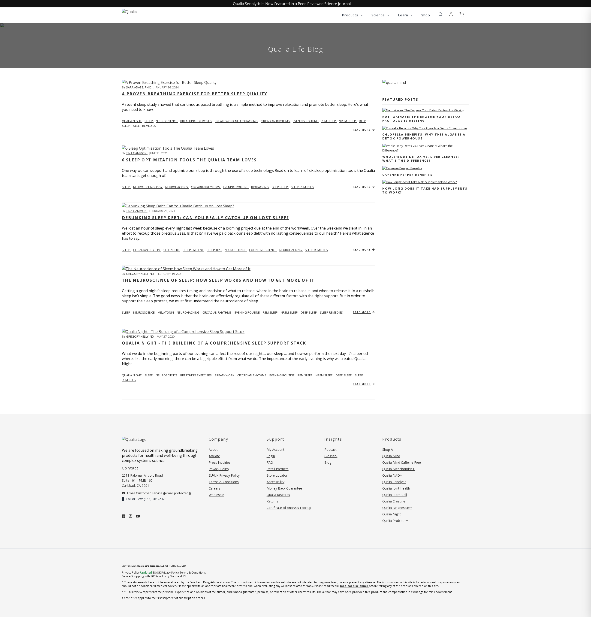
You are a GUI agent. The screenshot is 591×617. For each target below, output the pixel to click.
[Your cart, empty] (461, 14)
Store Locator (277, 475)
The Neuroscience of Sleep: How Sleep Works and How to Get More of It (218, 280)
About (213, 449)
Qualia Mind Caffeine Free (401, 462)
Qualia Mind (391, 456)
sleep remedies (144, 126)
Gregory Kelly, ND (140, 274)
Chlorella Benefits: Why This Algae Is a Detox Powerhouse (423, 136)
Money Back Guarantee (284, 488)
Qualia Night (132, 121)
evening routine (306, 121)
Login (271, 456)
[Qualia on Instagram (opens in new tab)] (130, 516)
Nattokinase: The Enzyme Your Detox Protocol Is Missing (421, 119)
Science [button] (378, 15)
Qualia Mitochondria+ (398, 469)
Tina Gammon (136, 153)
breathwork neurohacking (236, 121)
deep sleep (280, 187)
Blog (327, 462)
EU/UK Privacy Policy (224, 475)
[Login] (451, 14)
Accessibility (275, 482)
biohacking (260, 187)
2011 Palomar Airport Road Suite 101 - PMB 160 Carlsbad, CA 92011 (142, 480)
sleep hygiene (193, 250)
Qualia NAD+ (392, 475)
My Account (275, 449)
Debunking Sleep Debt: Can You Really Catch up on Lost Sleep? (205, 217)
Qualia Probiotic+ (395, 520)
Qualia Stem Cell (394, 495)
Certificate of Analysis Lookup (289, 507)
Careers (214, 488)
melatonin (166, 312)
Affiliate (214, 456)
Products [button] (350, 15)
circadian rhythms (275, 121)
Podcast (330, 449)
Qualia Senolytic (394, 482)
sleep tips (214, 250)
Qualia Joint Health (396, 488)
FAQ (270, 462)
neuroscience (167, 121)
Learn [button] (403, 15)
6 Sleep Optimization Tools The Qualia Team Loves (189, 160)
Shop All (388, 449)
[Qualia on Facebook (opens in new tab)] (123, 516)
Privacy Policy (219, 469)
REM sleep (329, 121)
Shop (425, 15)
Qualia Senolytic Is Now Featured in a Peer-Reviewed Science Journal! (292, 3)
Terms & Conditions (224, 482)
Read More (362, 129)
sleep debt (171, 250)
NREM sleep (348, 121)
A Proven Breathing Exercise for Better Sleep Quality (194, 94)
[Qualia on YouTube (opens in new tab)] (138, 516)
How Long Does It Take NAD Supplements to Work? (424, 190)
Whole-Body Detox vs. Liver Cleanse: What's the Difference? (420, 158)
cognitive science (263, 250)
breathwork (225, 375)
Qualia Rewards (278, 495)
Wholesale (216, 495)
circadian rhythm (147, 250)
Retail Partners (278, 469)
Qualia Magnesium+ (397, 507)
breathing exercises (196, 121)
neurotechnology (148, 187)
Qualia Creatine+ (394, 501)
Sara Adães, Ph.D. (139, 87)
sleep (149, 121)
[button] (440, 14)
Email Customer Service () (158, 493)
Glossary (330, 456)
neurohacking (177, 187)
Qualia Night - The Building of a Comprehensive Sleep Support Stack (214, 343)
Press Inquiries (219, 462)
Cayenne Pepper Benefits (407, 174)
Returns (272, 501)
